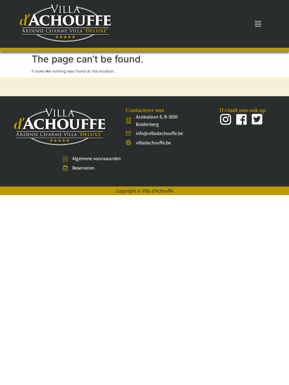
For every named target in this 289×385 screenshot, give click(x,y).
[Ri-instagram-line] (225, 119)
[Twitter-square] (257, 119)
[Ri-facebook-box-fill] (241, 119)
